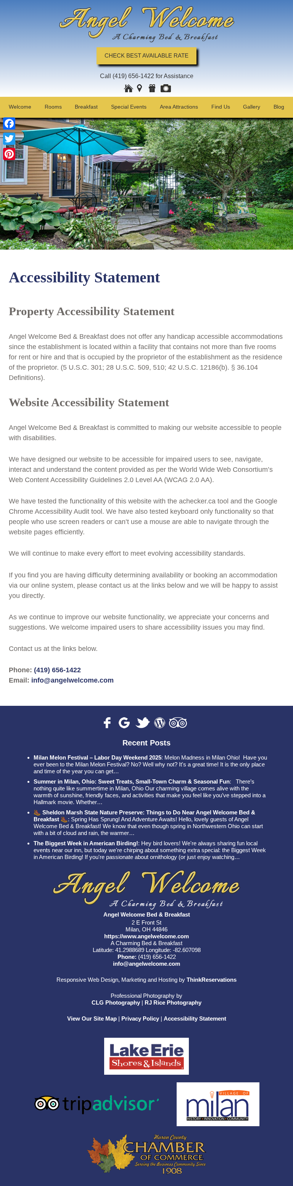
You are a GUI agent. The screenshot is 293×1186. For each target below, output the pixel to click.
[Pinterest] (9, 154)
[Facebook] (9, 123)
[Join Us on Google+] (125, 722)
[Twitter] (9, 138)
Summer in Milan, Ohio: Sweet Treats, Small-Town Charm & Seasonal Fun (132, 781)
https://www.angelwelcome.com (146, 936)
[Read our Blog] (159, 722)
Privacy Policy (140, 1018)
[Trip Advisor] (96, 1100)
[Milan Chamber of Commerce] (218, 1100)
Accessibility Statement (195, 1018)
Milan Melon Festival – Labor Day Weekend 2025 (97, 757)
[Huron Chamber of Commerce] (146, 1150)
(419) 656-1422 (133, 76)
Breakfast (86, 107)
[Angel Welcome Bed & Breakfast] (146, 24)
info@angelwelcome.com (71, 680)
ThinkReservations (212, 979)
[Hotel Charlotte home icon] (129, 89)
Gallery (251, 107)
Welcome (20, 107)
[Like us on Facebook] (109, 722)
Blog (279, 107)
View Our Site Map (92, 1018)
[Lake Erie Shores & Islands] (146, 1052)
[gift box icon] (153, 89)
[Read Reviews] (178, 722)
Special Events (128, 107)
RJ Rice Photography (173, 1002)
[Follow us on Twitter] (142, 722)
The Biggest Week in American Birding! (86, 843)
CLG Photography (116, 1002)
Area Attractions (179, 107)
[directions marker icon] (141, 89)
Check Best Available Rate (146, 56)
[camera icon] (166, 89)
